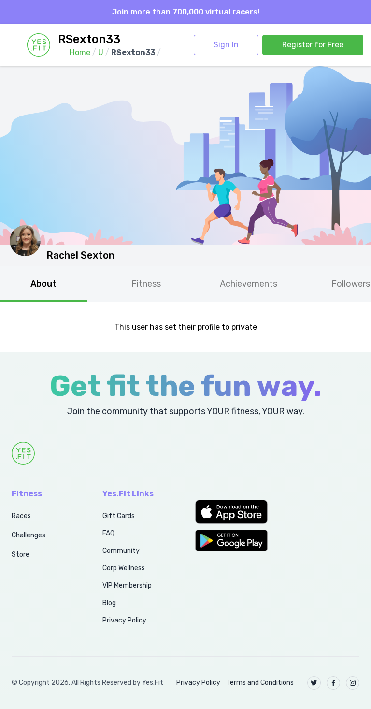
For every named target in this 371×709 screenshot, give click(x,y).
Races (21, 516)
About (43, 283)
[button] (232, 512)
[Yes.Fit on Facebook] (333, 683)
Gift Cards (118, 516)
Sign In (226, 44)
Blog (109, 603)
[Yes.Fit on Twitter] (314, 683)
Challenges (28, 535)
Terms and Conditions (260, 683)
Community (121, 551)
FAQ (108, 533)
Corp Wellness (123, 568)
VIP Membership (127, 585)
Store (20, 554)
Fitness (146, 283)
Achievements (248, 283)
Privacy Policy (124, 620)
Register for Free (312, 44)
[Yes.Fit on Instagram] (352, 683)
